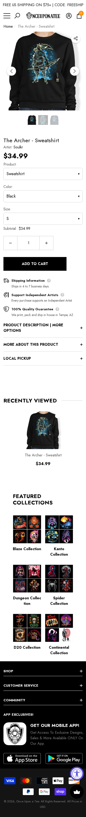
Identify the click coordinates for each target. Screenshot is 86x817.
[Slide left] (11, 71)
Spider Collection (59, 600)
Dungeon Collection (27, 600)
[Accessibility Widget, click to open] (77, 773)
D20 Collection (27, 647)
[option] (43, 71)
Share (75, 38)
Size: (7, 209)
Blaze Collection (27, 549)
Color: (8, 186)
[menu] (6, 15)
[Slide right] (74, 71)
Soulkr (18, 147)
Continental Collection (59, 650)
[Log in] (68, 15)
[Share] (75, 38)
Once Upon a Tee (27, 801)
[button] (17, 15)
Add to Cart (35, 263)
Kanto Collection (59, 551)
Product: (10, 164)
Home (8, 26)
